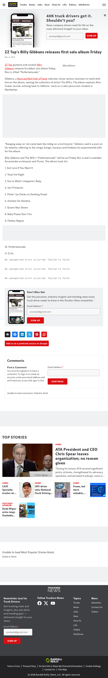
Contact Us (49, 669)
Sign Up (91, 35)
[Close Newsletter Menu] (105, 15)
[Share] (15, 334)
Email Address (35, 306)
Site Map (62, 669)
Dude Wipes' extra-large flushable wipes (9, 512)
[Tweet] (29, 334)
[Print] (7, 334)
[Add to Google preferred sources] (44, 334)
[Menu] (4, 4)
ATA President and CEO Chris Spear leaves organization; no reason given (76, 456)
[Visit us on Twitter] (46, 602)
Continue (57, 381)
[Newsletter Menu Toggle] (104, 4)
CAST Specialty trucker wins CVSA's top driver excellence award (9, 490)
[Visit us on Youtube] (53, 602)
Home (58, 444)
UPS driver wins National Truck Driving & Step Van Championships (43, 490)
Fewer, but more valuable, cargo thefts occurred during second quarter (80, 490)
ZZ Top (8, 64)
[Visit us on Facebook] (39, 602)
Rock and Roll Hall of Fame (32, 78)
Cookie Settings (93, 666)
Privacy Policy (29, 666)
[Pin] (37, 334)
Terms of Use (13, 666)
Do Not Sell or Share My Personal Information (61, 666)
